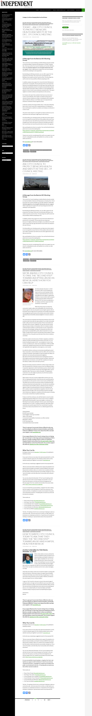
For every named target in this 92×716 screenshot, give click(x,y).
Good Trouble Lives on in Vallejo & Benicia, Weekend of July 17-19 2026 (7, 64)
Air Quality (26, 259)
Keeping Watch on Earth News (31, 24)
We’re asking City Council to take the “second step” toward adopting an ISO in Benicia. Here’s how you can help (38, 278)
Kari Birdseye (26, 151)
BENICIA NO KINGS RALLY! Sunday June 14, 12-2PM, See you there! (7, 118)
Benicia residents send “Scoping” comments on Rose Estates (7, 45)
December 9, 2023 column (40, 452)
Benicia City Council (27, 23)
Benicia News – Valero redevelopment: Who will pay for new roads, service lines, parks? (7, 59)
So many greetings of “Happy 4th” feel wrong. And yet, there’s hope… (7, 91)
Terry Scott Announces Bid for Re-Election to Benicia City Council (7, 79)
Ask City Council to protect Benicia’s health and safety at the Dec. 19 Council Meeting (37, 168)
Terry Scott (33, 151)
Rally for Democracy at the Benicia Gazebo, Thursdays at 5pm (7, 137)
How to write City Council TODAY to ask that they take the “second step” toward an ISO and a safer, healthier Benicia (39, 539)
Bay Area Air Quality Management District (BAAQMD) (34, 22)
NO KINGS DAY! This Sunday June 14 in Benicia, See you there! (7, 123)
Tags (3, 150)
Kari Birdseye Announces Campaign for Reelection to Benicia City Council (7, 25)
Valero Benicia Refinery (44, 24)
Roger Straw (36, 36)
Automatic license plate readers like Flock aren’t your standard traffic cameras (7, 54)
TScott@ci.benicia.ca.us (40, 502)
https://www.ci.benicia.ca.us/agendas (33, 484)
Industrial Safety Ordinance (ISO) (30, 269)
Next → (49, 699)
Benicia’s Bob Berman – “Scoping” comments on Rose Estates (7, 30)
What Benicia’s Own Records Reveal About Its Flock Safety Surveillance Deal (7, 74)
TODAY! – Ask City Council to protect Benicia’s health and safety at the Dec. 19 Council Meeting (37, 31)
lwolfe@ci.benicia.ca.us (39, 508)
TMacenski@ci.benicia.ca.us (46, 505)
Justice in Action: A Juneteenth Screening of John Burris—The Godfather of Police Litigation (7, 102)
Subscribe (65, 27)
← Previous (27, 699)
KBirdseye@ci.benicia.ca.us (45, 507)
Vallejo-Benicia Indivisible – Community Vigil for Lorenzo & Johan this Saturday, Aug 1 (7, 35)
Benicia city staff (36, 23)
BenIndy (35, 173)
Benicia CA (48, 22)
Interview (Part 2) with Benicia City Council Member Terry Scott (7, 20)
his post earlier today (46, 441)
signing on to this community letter (39, 444)
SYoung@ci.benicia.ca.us (39, 500)
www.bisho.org (28, 141)
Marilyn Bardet (26, 270)
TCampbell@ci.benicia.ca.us (45, 503)
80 (44, 699)
